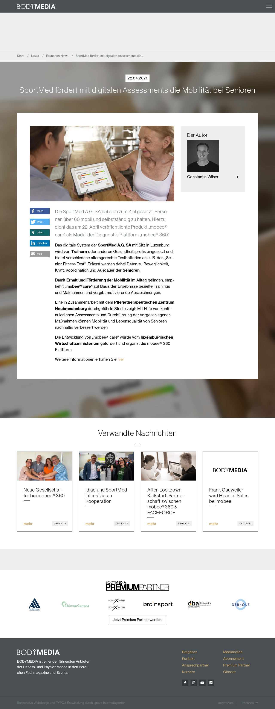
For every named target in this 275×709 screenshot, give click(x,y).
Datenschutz (249, 703)
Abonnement (233, 658)
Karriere (188, 672)
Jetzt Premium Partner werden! (137, 620)
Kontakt (188, 658)
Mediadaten (232, 652)
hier (121, 359)
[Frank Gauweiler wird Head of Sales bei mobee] (230, 466)
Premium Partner (236, 665)
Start (21, 56)
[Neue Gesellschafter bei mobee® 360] (44, 466)
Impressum (226, 703)
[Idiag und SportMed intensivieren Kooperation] (106, 466)
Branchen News (57, 56)
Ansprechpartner (195, 665)
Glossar (229, 672)
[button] (40, 211)
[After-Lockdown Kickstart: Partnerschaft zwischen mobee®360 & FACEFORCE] (168, 466)
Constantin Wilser (202, 176)
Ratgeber (189, 652)
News (35, 56)
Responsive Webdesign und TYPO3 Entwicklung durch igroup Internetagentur (71, 703)
